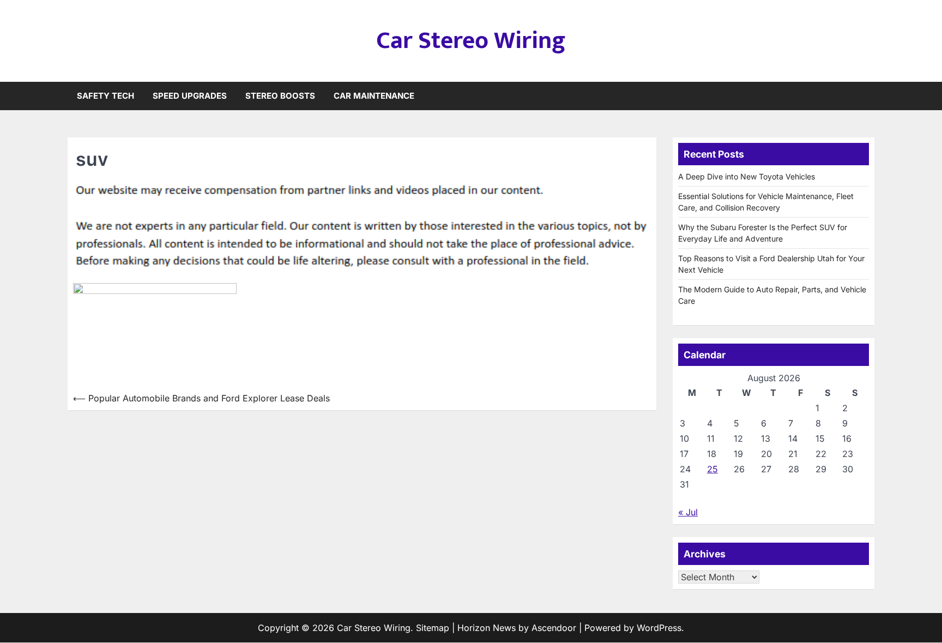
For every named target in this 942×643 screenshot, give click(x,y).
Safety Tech (105, 96)
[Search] (866, 96)
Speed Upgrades (190, 96)
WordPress (659, 627)
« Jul (688, 512)
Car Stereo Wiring (471, 40)
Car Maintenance (374, 96)
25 (712, 469)
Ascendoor (554, 627)
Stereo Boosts (280, 96)
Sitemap (432, 627)
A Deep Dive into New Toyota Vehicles (746, 176)
